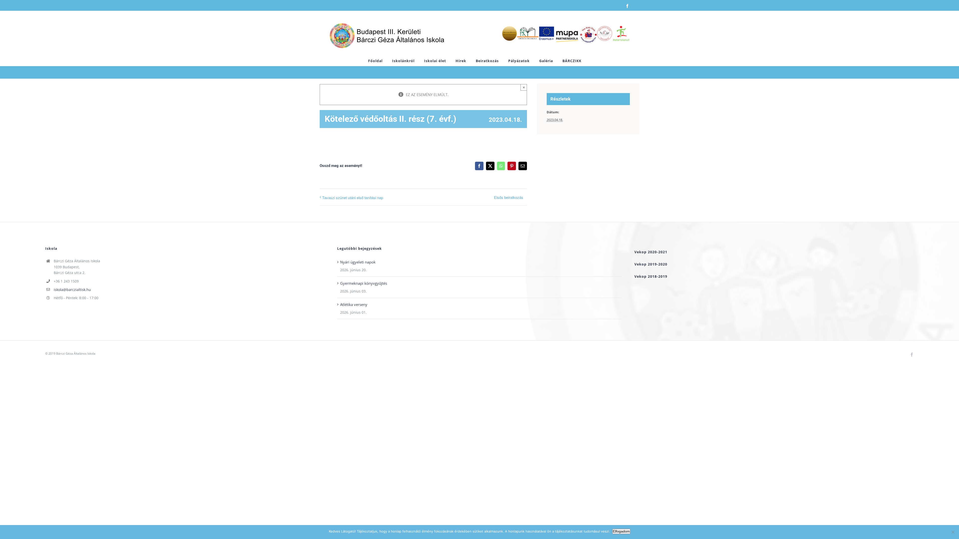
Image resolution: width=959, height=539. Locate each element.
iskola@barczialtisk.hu (72, 289)
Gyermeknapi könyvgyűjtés (363, 283)
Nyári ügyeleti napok (358, 262)
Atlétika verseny (353, 304)
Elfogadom (621, 531)
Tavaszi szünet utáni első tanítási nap (352, 197)
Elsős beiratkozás (508, 197)
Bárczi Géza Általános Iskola (75, 353)
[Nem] (952, 532)
